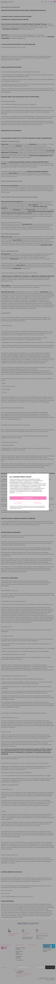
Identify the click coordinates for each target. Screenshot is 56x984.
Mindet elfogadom (28, 498)
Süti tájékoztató (18, 492)
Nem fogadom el (18, 502)
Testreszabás (38, 502)
